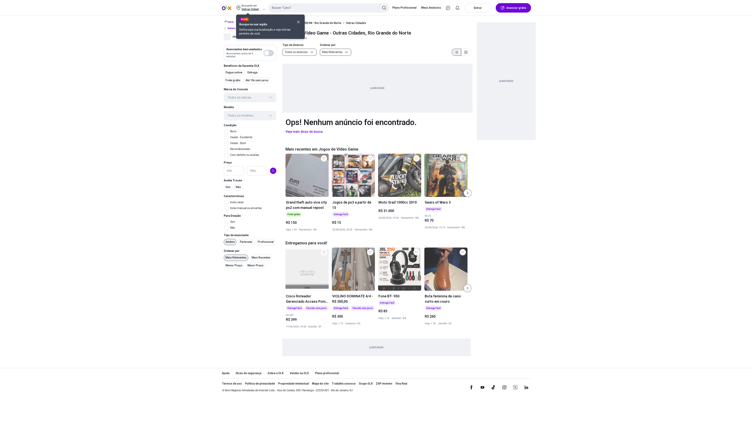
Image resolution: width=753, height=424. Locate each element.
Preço (228, 162)
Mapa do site (320, 383)
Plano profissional (327, 373)
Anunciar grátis (516, 7)
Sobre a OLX (276, 373)
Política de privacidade (260, 383)
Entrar (478, 7)
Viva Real (401, 383)
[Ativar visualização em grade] (466, 52)
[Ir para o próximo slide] (467, 193)
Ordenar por (232, 250)
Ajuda (225, 373)
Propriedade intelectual (293, 383)
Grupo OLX (366, 383)
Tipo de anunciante (236, 235)
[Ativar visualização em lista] (456, 52)
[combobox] (329, 8)
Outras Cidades (356, 23)
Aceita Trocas (233, 180)
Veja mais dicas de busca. (304, 131)
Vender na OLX (299, 373)
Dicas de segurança (248, 373)
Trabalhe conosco (344, 383)
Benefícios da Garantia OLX (241, 65)
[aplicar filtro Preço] (273, 171)
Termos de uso (232, 383)
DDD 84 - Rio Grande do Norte (322, 23)
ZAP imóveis (384, 383)
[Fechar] (298, 22)
